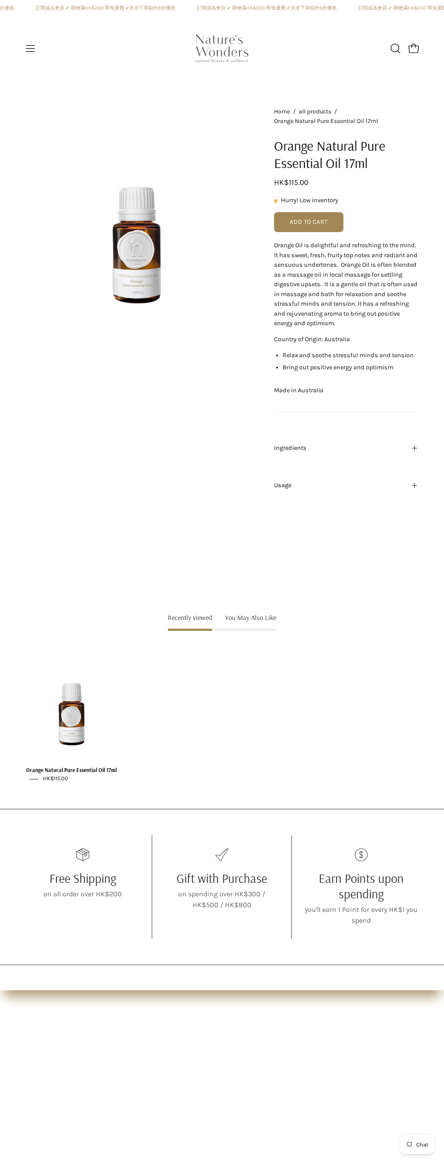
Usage (282, 485)
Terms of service (174, 1078)
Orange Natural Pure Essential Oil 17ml (71, 770)
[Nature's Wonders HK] (222, 48)
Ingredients (290, 448)
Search (160, 1049)
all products (315, 111)
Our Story (41, 1049)
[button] (394, 48)
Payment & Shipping (182, 1064)
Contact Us (166, 1092)
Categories (43, 1064)
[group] (222, 711)
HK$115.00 (55, 778)
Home (282, 111)
